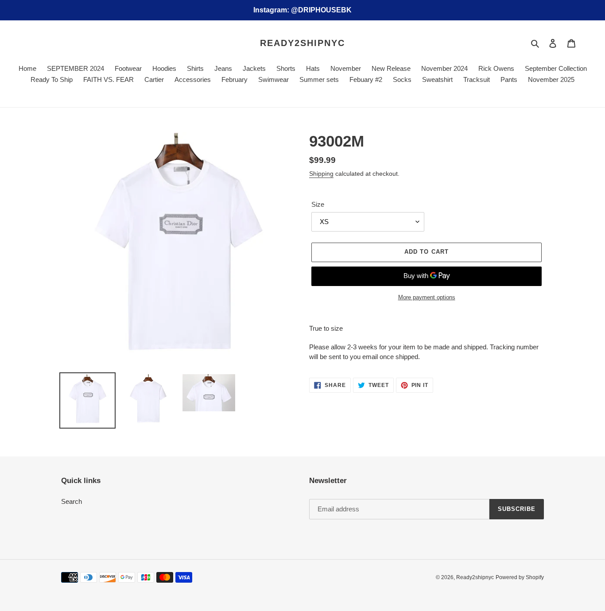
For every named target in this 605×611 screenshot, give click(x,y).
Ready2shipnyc (302, 43)
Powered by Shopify (520, 577)
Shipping (321, 173)
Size (317, 204)
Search (71, 501)
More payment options (426, 297)
